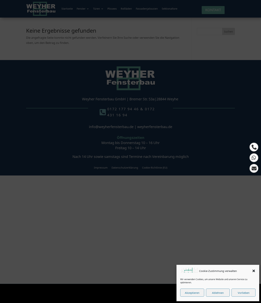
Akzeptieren (192, 292)
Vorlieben (243, 292)
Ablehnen (218, 292)
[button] (253, 271)
